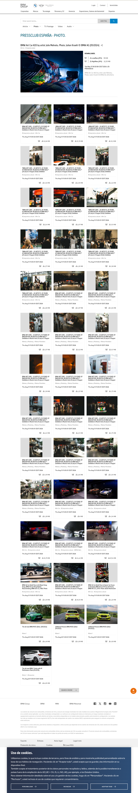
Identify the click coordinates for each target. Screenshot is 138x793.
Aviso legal (58, 741)
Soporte (23, 741)
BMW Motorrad (75, 704)
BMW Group (25, 704)
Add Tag (103, 21)
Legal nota (77, 741)
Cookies (49, 745)
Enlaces (40, 741)
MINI (57, 704)
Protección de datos (28, 745)
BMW (42, 704)
